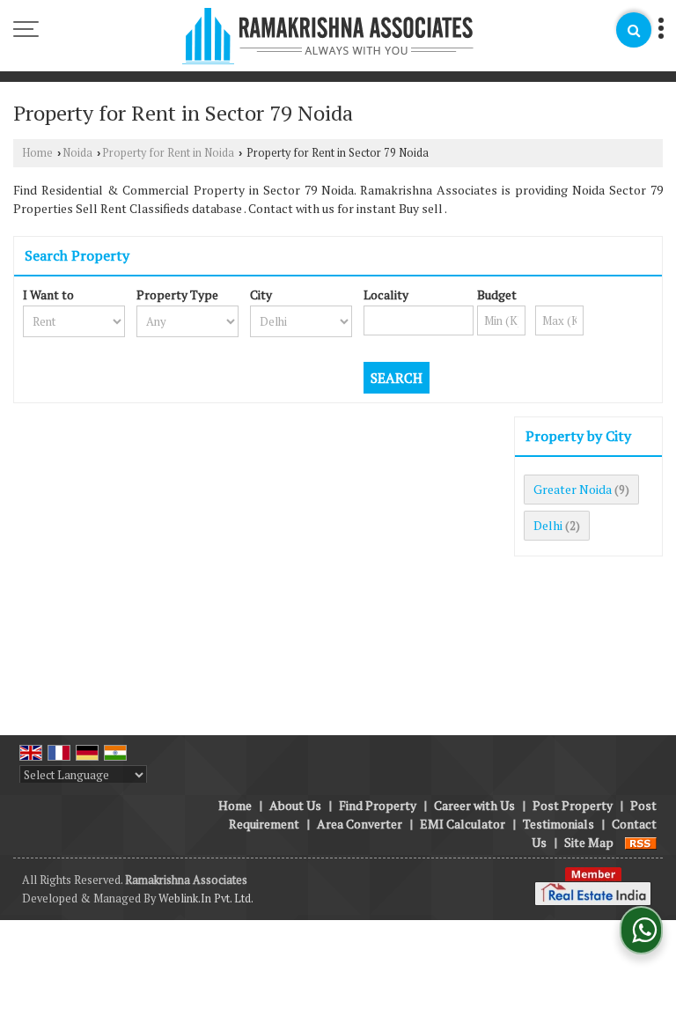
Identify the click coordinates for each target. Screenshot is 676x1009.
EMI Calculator (462, 823)
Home (37, 152)
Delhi (547, 525)
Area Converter (359, 823)
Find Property (377, 805)
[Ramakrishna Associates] (328, 37)
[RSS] (641, 842)
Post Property (573, 805)
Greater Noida (572, 489)
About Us (295, 805)
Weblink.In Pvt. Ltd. (206, 898)
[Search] (633, 30)
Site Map (589, 842)
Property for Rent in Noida (168, 152)
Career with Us (474, 805)
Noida (77, 152)
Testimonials (558, 823)
